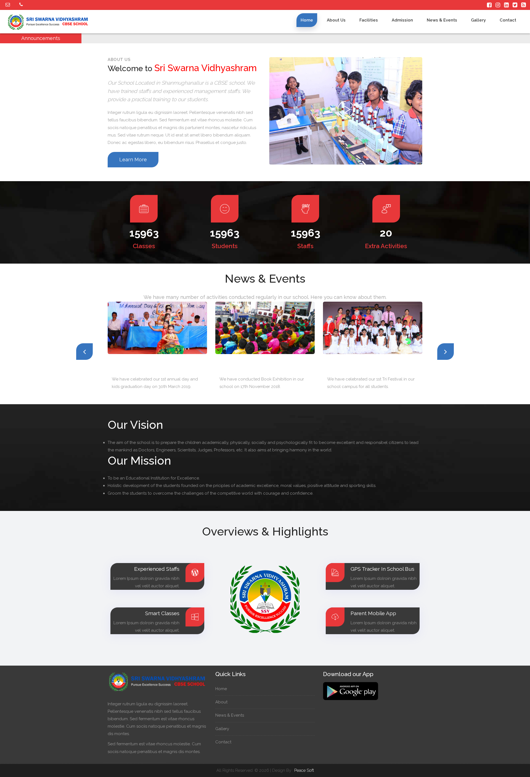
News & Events (442, 20)
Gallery (478, 20)
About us (336, 20)
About (222, 702)
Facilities (368, 20)
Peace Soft (304, 770)
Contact (508, 20)
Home (307, 20)
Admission (402, 20)
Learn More (133, 159)
